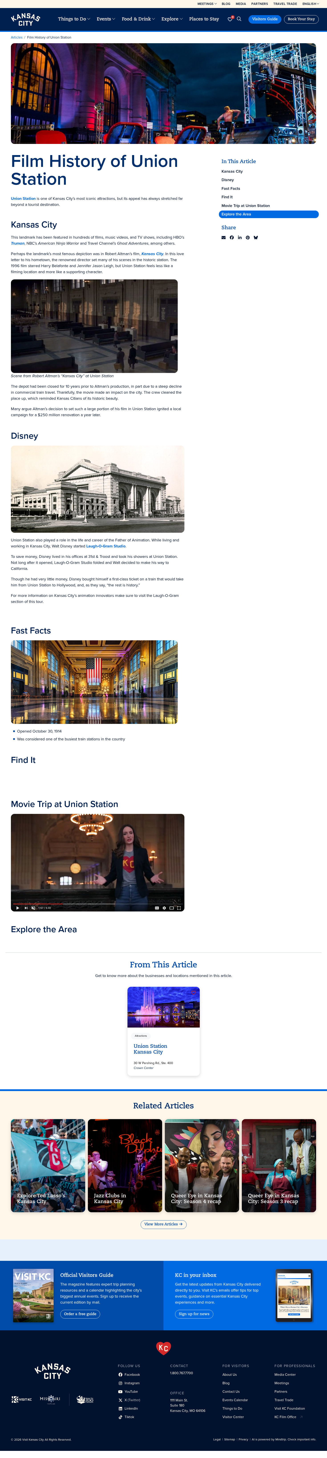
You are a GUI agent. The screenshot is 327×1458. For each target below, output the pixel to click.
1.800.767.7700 (181, 1373)
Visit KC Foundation (290, 1408)
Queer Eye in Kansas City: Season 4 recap (196, 1199)
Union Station (23, 198)
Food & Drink (136, 19)
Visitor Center (233, 1416)
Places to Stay (204, 19)
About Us (229, 1374)
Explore (169, 19)
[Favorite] (193, 992)
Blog (226, 3)
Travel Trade (285, 3)
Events (104, 19)
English (309, 3)
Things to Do (72, 19)
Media (241, 3)
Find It (227, 197)
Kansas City (232, 171)
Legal (217, 1439)
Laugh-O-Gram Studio (105, 546)
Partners (259, 3)
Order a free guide (80, 1314)
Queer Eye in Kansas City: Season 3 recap (273, 1199)
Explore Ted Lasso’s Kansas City (41, 1199)
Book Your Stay (301, 19)
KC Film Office (285, 1416)
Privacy (243, 1439)
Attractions (141, 1036)
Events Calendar (235, 1400)
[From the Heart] (163, 1348)
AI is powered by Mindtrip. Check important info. (284, 1439)
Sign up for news (194, 1314)
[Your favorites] (229, 19)
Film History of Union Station (49, 37)
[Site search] (239, 19)
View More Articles (161, 1224)
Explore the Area (236, 214)
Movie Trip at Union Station (246, 206)
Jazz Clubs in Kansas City (110, 1199)
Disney (228, 180)
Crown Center (143, 1068)
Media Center (285, 1374)
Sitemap (229, 1439)
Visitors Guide (265, 19)
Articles (16, 37)
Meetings (206, 3)
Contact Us (231, 1391)
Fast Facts (231, 188)
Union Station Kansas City (150, 1049)
